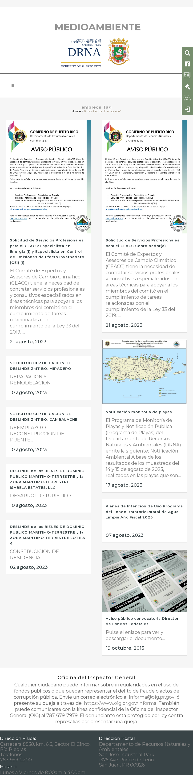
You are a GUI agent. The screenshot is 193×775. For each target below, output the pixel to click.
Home (76, 111)
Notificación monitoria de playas (139, 412)
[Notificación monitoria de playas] (144, 372)
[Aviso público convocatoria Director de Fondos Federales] (144, 581)
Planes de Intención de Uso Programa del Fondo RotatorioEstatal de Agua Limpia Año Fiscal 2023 (144, 511)
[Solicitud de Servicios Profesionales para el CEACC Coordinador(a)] (144, 176)
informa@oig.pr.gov (152, 697)
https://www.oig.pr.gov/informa (120, 703)
